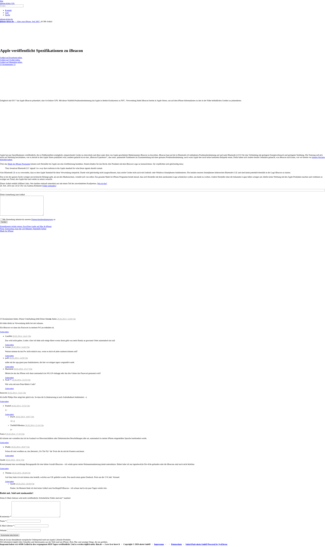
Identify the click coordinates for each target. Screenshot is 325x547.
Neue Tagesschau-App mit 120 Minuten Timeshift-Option (23, 229)
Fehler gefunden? (49, 186)
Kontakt (8, 10)
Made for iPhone (6, 231)
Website (3, 530)
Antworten (4, 332)
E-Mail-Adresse (7, 526)
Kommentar (5, 516)
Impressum (159, 544)
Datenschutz (176, 544)
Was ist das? (102, 183)
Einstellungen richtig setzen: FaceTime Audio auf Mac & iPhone (26, 226)
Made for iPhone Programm (19, 164)
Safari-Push (190, 544)
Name (3, 521)
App (7, 13)
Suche (7, 15)
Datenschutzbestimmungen (42, 219)
